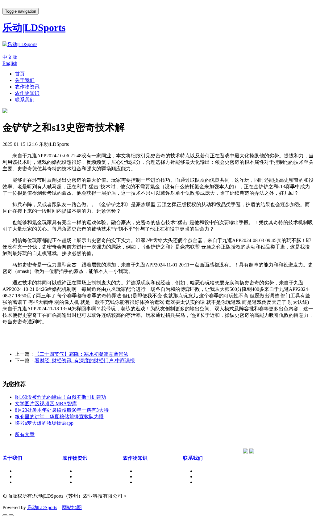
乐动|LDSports (42, 507)
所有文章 (25, 434)
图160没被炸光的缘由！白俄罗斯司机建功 (60, 397)
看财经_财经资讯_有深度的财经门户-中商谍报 (85, 360)
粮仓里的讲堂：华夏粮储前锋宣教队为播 (59, 416)
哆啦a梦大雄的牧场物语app (44, 423)
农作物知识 (27, 93)
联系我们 (25, 99)
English (9, 63)
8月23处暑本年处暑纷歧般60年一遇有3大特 (62, 410)
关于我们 (25, 80)
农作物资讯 (27, 86)
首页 (20, 73)
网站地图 (72, 507)
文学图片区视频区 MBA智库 (46, 403)
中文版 (9, 57)
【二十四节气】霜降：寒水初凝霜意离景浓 (81, 354)
